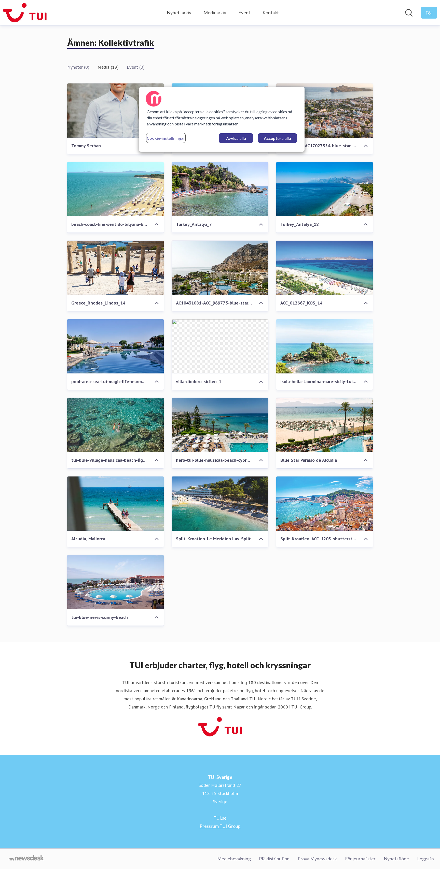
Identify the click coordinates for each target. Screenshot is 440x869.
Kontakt (271, 12)
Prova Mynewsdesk (317, 858)
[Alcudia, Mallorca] (115, 503)
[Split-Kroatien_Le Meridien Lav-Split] (220, 503)
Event (244, 12)
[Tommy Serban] (115, 110)
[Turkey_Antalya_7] (220, 189)
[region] (222, 119)
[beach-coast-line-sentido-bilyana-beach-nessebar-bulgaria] (115, 189)
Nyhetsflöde (396, 858)
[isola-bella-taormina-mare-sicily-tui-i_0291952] (324, 346)
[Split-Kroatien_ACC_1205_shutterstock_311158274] (324, 503)
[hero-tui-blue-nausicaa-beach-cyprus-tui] (220, 425)
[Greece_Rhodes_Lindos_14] (115, 268)
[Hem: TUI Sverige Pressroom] (25, 12)
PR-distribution (274, 858)
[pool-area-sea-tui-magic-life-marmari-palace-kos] (115, 346)
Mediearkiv (214, 12)
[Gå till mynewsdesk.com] (26, 859)
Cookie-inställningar (166, 138)
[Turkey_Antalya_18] (324, 189)
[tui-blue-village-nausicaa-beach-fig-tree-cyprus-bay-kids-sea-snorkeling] (115, 425)
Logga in (425, 858)
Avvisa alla (236, 138)
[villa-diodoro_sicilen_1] (220, 346)
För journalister (360, 858)
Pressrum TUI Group (220, 826)
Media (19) (108, 67)
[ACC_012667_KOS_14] (324, 268)
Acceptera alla (277, 138)
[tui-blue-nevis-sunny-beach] (115, 582)
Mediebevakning (234, 858)
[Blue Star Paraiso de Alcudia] (324, 425)
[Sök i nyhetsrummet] (409, 13)
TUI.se (220, 818)
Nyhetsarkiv (179, 12)
